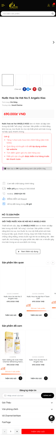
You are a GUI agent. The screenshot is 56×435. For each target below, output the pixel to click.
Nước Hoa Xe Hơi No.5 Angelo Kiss (13, 298)
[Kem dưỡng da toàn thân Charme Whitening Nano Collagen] (12, 342)
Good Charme (17, 105)
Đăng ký (47, 395)
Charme (13, 357)
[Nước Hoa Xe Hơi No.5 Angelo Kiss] (12, 279)
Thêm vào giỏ (38, 432)
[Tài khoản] (49, 5)
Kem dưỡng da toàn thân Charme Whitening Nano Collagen (12, 361)
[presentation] (2, 42)
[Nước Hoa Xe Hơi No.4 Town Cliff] (38, 279)
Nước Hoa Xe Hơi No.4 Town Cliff (38, 298)
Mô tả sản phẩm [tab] (10, 214)
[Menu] (3, 5)
